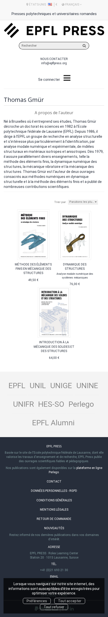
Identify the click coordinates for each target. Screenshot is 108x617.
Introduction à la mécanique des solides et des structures (54, 346)
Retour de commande (54, 519)
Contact (54, 481)
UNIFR (23, 404)
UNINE (87, 385)
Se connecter (49, 80)
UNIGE (61, 385)
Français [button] (72, 4)
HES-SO (51, 404)
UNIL (38, 385)
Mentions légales (54, 509)
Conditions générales (54, 500)
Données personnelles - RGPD (54, 491)
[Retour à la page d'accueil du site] (54, 30)
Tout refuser (54, 607)
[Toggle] (67, 78)
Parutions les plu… (82, 201)
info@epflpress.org (54, 63)
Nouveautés (54, 528)
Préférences (37, 601)
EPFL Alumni (53, 422)
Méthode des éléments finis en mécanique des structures (33, 269)
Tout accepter (69, 601)
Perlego (81, 404)
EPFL (17, 385)
